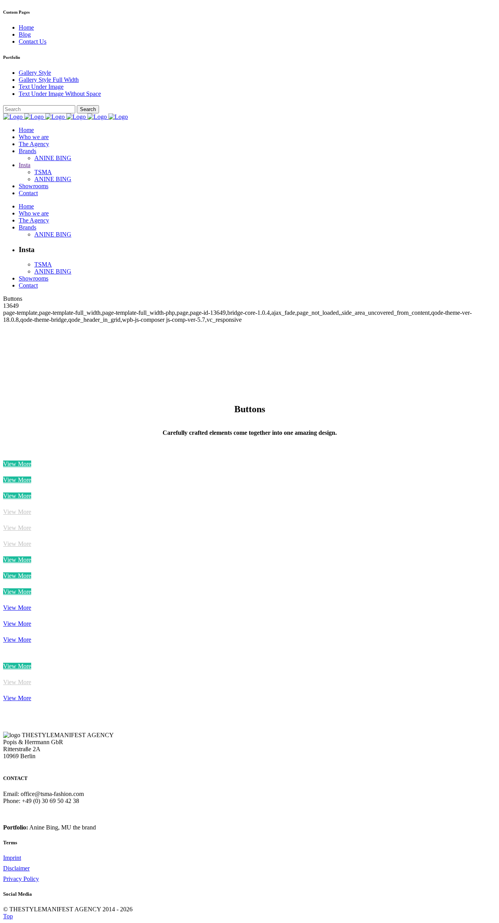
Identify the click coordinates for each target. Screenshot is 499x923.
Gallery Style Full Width (49, 79)
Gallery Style (35, 72)
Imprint (12, 857)
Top (8, 916)
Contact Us (32, 41)
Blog (25, 34)
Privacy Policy (21, 878)
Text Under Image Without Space (60, 93)
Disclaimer (16, 868)
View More (17, 464)
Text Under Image (41, 86)
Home (26, 27)
